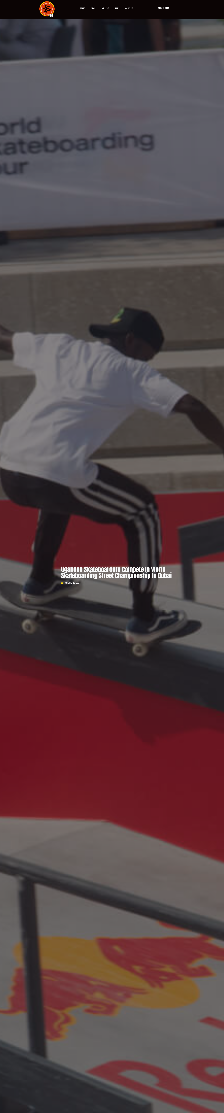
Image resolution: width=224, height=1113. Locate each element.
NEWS (117, 8)
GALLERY (105, 8)
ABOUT (82, 8)
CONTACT (129, 8)
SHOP (93, 8)
